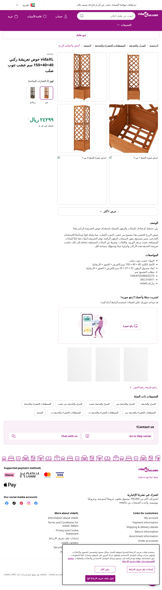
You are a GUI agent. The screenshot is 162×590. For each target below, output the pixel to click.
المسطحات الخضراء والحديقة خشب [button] (101, 412)
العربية (25, 5)
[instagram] (28, 503)
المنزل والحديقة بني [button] (125, 403)
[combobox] (106, 16)
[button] (103, 5)
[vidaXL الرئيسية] (148, 14)
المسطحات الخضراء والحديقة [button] (37, 403)
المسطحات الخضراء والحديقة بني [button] (140, 412)
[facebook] (35, 503)
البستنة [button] (40, 412)
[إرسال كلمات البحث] (81, 15)
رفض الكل (104, 569)
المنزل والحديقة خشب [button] (99, 403)
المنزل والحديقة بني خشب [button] (70, 403)
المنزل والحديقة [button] (148, 403)
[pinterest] (21, 503)
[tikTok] (14, 503)
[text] (40, 120)
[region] (110, 564)
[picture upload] (92, 326)
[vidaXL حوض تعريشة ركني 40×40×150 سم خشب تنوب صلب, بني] (82, 77)
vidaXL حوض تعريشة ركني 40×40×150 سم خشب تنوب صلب (30, 65)
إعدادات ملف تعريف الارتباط (63, 538)
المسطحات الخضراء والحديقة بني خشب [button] (64, 412)
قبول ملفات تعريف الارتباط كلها (100, 578)
